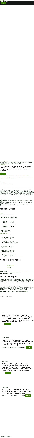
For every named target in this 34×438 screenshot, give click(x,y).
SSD (9, 178)
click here (26, 291)
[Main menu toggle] (3, 3)
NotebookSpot (5, 1)
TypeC (11, 178)
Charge (24, 175)
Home (1, 161)
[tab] (18, 179)
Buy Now (7, 324)
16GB (13, 175)
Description (4, 179)
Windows (16, 178)
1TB (14, 175)
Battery (21, 175)
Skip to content (2, 0)
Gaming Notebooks (15, 161)
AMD (19, 175)
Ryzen (7, 178)
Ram (5, 178)
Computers (5, 161)
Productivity (2, 178)
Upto (14, 178)
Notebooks (9, 161)
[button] (2, 211)
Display (27, 175)
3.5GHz (17, 175)
